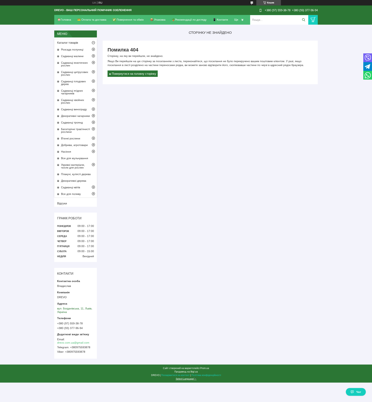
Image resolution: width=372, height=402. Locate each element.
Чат (358, 391)
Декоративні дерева (73, 180)
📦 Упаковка (157, 19)
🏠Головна (64, 19)
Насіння (66, 151)
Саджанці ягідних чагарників (72, 92)
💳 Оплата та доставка (91, 19)
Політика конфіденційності (206, 375)
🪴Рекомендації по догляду (189, 19)
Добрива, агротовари (74, 145)
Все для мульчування (74, 158)
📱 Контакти (220, 19)
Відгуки (62, 203)
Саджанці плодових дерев (73, 83)
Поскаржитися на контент (175, 375)
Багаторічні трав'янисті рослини (75, 130)
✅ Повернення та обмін (128, 19)
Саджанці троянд (72, 122)
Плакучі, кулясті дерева (76, 174)
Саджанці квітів (70, 187)
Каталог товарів (67, 42)
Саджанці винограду (74, 109)
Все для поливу (71, 193)
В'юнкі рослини (70, 138)
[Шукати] (303, 20)
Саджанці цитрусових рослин (74, 73)
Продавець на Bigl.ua (186, 371)
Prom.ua (204, 368)
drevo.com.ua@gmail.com (73, 342)
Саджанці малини (72, 56)
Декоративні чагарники (75, 115)
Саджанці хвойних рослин (72, 101)
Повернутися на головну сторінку (134, 73)
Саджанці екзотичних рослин (74, 64)
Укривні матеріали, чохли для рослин (73, 166)
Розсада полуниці (72, 49)
